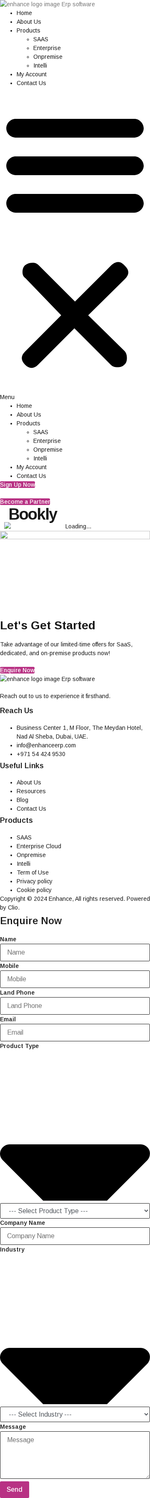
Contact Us (31, 83)
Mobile (9, 966)
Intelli (40, 65)
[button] (75, 245)
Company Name (22, 1222)
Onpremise (47, 56)
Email (8, 1019)
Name (8, 939)
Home (24, 13)
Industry (12, 1249)
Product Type (19, 1046)
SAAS (40, 39)
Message (13, 1426)
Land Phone (17, 992)
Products (28, 30)
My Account (32, 74)
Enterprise (47, 48)
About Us (29, 21)
